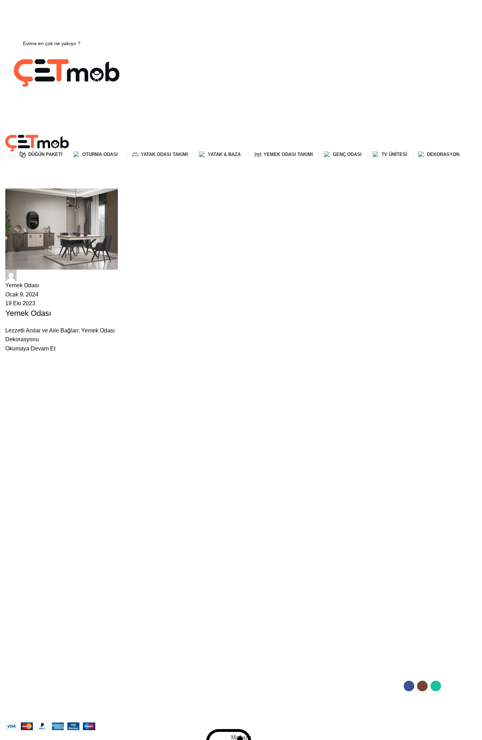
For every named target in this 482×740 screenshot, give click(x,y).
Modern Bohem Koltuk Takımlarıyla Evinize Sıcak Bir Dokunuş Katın (421, 567)
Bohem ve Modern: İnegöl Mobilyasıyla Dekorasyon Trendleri (410, 609)
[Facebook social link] (231, 14)
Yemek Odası (137, 588)
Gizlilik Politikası (257, 575)
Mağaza (14, 588)
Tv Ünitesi (133, 624)
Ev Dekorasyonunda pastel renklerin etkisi (413, 594)
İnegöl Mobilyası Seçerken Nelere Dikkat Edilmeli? (412, 640)
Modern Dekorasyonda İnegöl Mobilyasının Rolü (421, 624)
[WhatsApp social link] (250, 14)
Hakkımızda (18, 563)
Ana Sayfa (16, 184)
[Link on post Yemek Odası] (61, 270)
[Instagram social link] (241, 14)
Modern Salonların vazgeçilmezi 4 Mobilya (414, 582)
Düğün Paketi (137, 612)
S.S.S (11, 612)
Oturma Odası (138, 563)
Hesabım (249, 563)
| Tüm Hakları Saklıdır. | (115, 717)
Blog (10, 624)
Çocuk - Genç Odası (145, 600)
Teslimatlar (17, 600)
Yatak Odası (136, 576)
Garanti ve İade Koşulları (267, 587)
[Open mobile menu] (241, 128)
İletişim (13, 576)
